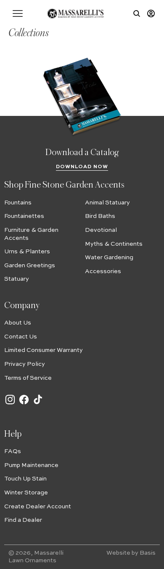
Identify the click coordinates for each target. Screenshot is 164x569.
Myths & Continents (114, 244)
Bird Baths (100, 216)
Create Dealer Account (37, 507)
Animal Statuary (107, 203)
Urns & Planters (27, 252)
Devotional (101, 230)
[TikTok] (38, 404)
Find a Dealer (23, 520)
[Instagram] (10, 404)
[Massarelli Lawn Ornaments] (75, 13)
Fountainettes (24, 216)
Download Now (82, 166)
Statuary (16, 279)
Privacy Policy (24, 364)
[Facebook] (24, 404)
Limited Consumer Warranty (43, 350)
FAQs (12, 451)
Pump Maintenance (31, 465)
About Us (17, 323)
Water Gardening (109, 257)
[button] (17, 13)
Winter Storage (26, 493)
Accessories (103, 271)
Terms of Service (28, 378)
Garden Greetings (29, 265)
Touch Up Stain (25, 479)
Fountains (18, 203)
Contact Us (20, 337)
